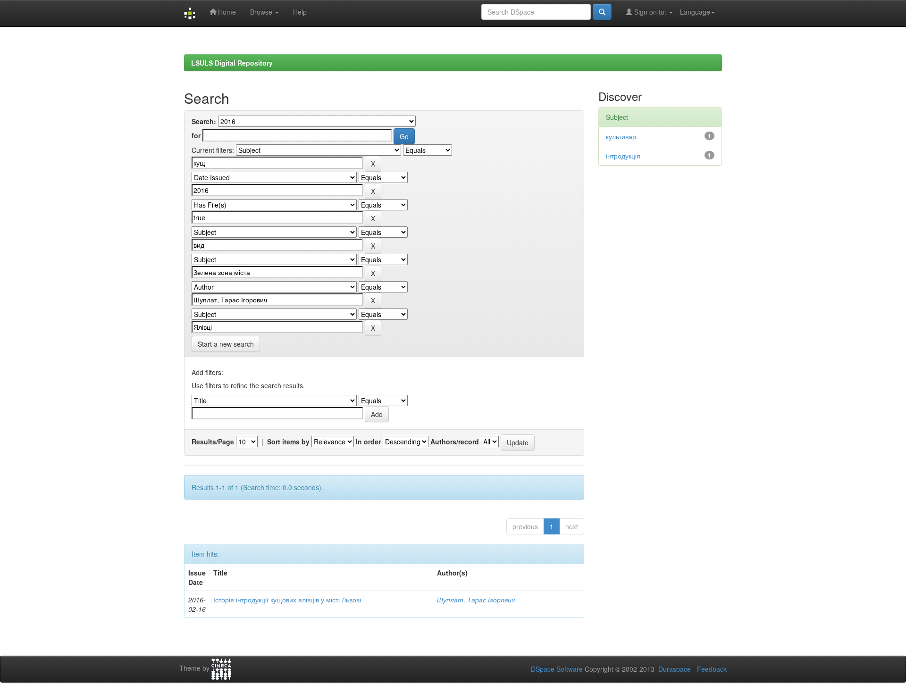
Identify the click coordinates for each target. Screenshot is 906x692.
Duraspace (674, 669)
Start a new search (226, 344)
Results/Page (213, 441)
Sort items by (288, 441)
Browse (262, 12)
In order (368, 441)
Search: (204, 121)
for (196, 135)
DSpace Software (557, 669)
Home (226, 12)
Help (300, 12)
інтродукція (623, 155)
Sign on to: (650, 12)
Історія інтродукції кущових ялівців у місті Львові (287, 599)
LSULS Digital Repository (232, 62)
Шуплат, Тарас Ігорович (476, 599)
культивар (621, 136)
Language (695, 12)
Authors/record (454, 441)
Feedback (712, 669)
